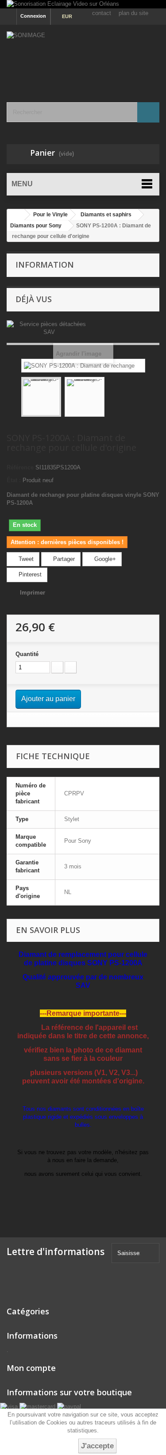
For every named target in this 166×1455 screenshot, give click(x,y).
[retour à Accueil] (16, 214)
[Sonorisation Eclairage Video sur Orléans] (83, 4)
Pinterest (29, 574)
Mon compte (31, 1368)
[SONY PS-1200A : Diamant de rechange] (41, 396)
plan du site (133, 13)
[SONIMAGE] (83, 55)
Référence (20, 467)
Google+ (104, 559)
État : (14, 480)
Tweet (25, 559)
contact (101, 13)
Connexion (33, 16)
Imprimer (32, 592)
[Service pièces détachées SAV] (49, 328)
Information (44, 264)
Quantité (27, 654)
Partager (63, 559)
